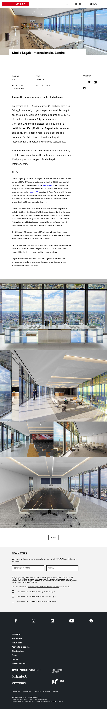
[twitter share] (89, 82)
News (14, 655)
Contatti (15, 659)
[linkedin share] (95, 82)
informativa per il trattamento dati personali (43, 587)
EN (79, 4)
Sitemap (55, 691)
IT (76, 4)
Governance (37, 691)
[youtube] (71, 620)
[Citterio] (16, 683)
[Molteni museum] (55, 681)
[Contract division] (55, 671)
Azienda (16, 634)
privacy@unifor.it (32, 582)
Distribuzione (18, 651)
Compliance (46, 691)
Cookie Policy (16, 691)
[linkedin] (52, 620)
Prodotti (17, 638)
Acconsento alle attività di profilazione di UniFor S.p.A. (36, 596)
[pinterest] (91, 620)
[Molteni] (16, 676)
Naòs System (47, 185)
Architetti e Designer (21, 647)
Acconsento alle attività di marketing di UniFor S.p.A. (36, 592)
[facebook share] (84, 82)
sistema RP (34, 192)
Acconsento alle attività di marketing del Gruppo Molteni (37, 601)
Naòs (39, 185)
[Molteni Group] (16, 670)
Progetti (17, 643)
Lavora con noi (18, 663)
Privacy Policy (27, 691)
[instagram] (33, 620)
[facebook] (16, 620)
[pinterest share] (84, 88)
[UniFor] (31, 4)
